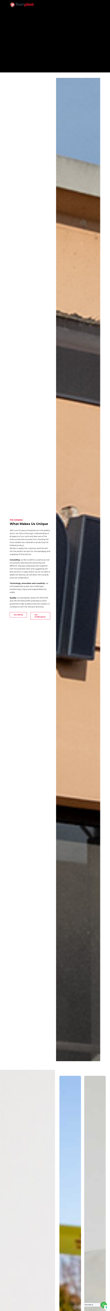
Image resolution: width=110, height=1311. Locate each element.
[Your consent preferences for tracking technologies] (106, 1307)
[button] (18, 614)
